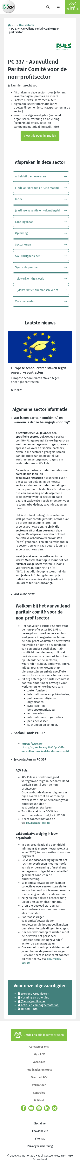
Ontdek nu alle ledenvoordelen (43, 1035)
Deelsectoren (27, 25)
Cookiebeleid (40, 1131)
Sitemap (40, 1138)
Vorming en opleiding (34, 997)
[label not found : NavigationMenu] (58, 7)
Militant (39, 1100)
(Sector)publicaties (32, 1001)
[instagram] (39, 1108)
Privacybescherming (40, 1146)
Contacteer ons (39, 1046)
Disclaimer (40, 1123)
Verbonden (39, 1085)
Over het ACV (39, 1077)
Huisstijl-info (29, 1009)
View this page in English (40, 135)
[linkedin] (47, 1108)
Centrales (39, 1092)
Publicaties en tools (39, 1069)
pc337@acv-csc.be (38, 823)
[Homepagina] (9, 25)
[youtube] (31, 1108)
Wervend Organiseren (34, 993)
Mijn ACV (39, 1054)
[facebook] (23, 1108)
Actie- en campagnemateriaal (39, 1005)
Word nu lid (72, 9)
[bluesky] (54, 1108)
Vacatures (39, 1062)
